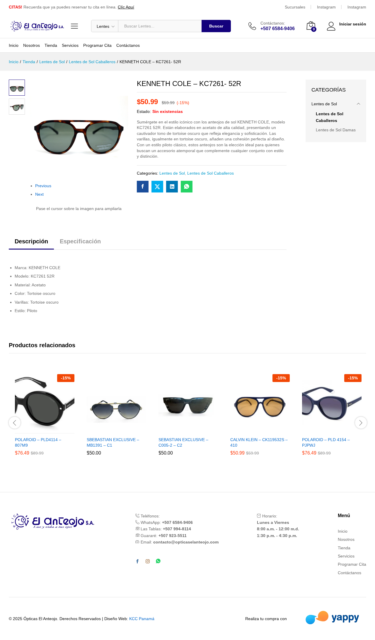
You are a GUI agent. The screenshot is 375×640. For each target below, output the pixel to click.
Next (39, 194)
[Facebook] (137, 561)
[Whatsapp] (158, 561)
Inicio (13, 45)
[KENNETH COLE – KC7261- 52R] (143, 186)
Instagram (326, 7)
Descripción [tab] (31, 241)
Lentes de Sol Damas (336, 130)
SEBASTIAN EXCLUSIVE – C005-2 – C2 (183, 442)
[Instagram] (147, 561)
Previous (43, 185)
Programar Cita (97, 45)
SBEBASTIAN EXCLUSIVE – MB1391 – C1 (113, 442)
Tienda (51, 45)
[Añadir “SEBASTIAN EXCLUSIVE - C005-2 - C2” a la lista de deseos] (195, 430)
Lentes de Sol (172, 173)
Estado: (144, 111)
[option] (45, 422)
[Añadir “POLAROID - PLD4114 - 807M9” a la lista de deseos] (52, 430)
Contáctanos (128, 45)
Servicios (70, 45)
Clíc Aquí (126, 7)
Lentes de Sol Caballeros (210, 173)
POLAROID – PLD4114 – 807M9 (38, 442)
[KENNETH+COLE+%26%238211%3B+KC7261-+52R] (157, 186)
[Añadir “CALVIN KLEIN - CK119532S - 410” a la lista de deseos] (267, 430)
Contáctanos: (272, 23)
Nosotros (31, 45)
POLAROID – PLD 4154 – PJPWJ (326, 442)
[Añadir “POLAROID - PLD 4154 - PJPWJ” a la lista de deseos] (339, 430)
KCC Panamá (141, 618)
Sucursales (295, 7)
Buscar (216, 26)
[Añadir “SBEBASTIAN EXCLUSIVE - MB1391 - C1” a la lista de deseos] (123, 430)
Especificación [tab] (80, 241)
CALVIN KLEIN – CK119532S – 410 (259, 442)
